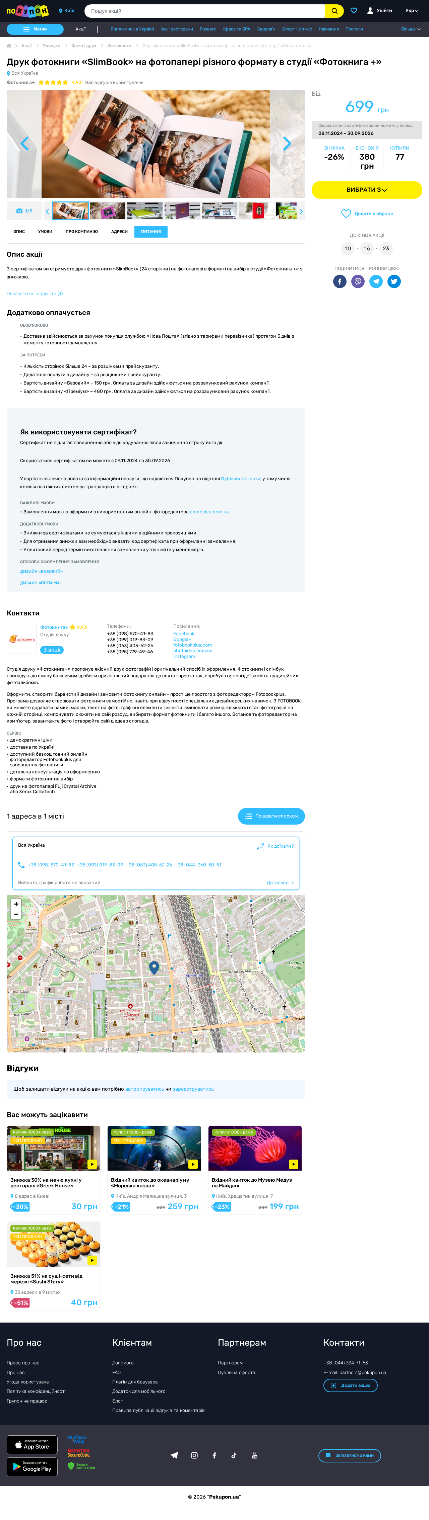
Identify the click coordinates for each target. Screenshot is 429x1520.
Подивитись (30, 1162)
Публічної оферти (240, 479)
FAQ (116, 1372)
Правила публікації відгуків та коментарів (158, 1410)
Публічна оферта (236, 1372)
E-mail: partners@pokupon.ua (354, 1372)
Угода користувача (28, 1382)
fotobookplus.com (192, 645)
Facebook (183, 634)
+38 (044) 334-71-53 (345, 1363)
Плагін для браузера (135, 1382)
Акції (80, 29)
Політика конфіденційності (36, 1391)
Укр (410, 10)
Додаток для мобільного (139, 1391)
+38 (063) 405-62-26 (149, 865)
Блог (117, 1401)
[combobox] (204, 11)
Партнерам (230, 1363)
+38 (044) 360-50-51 (198, 865)
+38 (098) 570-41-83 (51, 865)
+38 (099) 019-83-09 (100, 865)
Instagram (184, 656)
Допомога (123, 1363)
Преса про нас (23, 1363)
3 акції (52, 650)
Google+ (182, 639)
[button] (154, 968)
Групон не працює (27, 1401)
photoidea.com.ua (209, 512)
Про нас (16, 1372)
